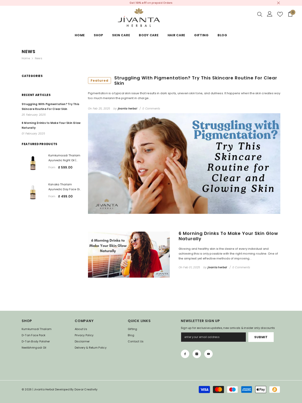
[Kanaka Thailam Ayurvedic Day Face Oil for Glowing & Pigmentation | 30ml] (33, 192)
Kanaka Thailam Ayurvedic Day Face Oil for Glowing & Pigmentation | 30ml (64, 187)
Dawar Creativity (86, 389)
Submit (261, 337)
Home (26, 58)
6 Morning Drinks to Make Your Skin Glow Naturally (228, 236)
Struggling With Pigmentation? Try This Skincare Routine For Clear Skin (184, 80)
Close (278, 3)
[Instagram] (197, 354)
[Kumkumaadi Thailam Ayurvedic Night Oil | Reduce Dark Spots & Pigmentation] (33, 163)
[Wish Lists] (280, 14)
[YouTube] (208, 354)
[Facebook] (185, 354)
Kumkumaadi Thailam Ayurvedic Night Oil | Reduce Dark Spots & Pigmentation (64, 158)
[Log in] (270, 14)
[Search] (260, 14)
